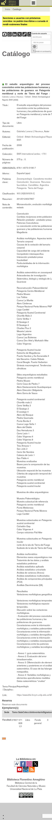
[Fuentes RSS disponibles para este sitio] (26, 739)
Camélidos (33, 184)
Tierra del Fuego (35, 187)
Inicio (7, 9)
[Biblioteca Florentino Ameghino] (9, 3)
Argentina (44, 184)
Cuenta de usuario (39, 33)
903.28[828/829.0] (26, 193)
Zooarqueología (24, 178)
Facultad (6, 719)
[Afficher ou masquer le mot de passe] (34, 47)
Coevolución (23, 181)
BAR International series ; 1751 (32, 153)
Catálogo (16, 53)
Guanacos (35, 181)
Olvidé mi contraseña (43, 51)
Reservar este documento (14, 704)
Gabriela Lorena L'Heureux (12, 96)
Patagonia (22, 187)
